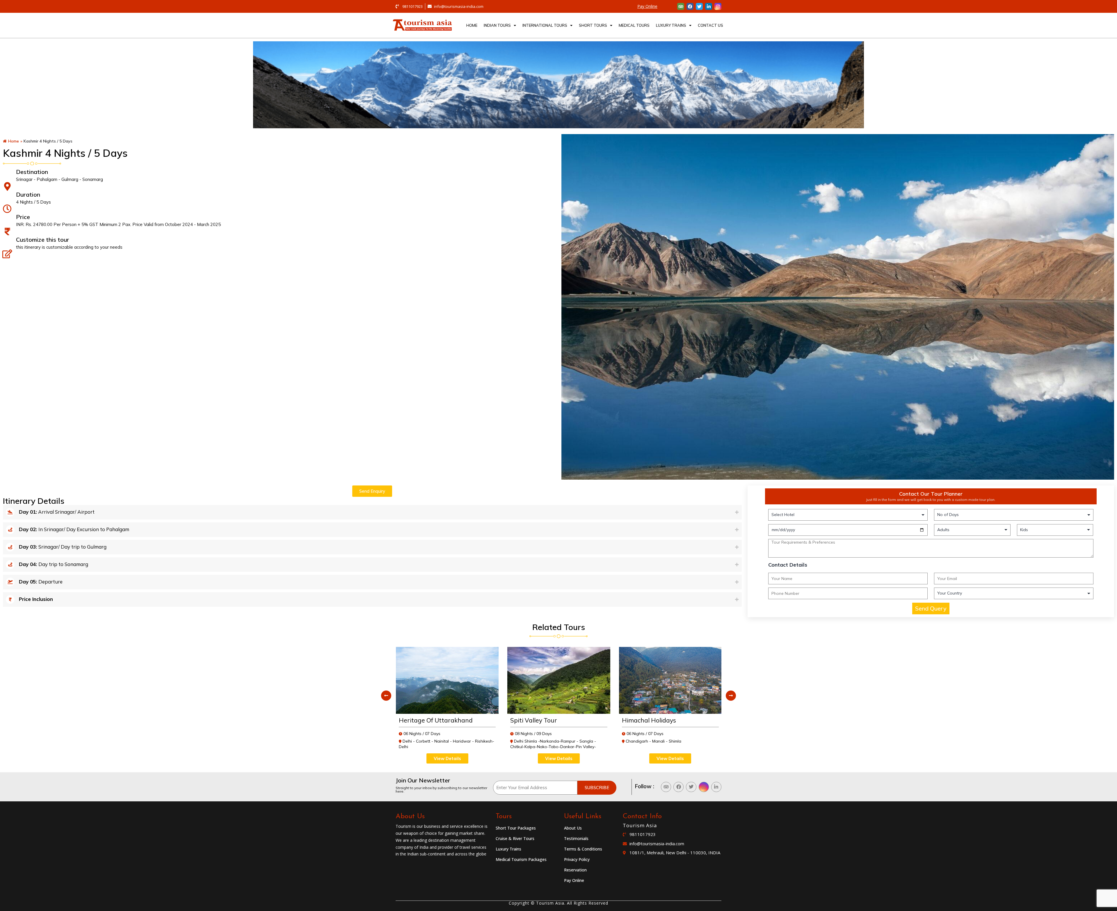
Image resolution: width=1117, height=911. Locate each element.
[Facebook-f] (689, 6)
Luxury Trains (671, 25)
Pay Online (647, 6)
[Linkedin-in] (708, 6)
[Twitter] (699, 6)
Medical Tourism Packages (521, 859)
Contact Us (710, 25)
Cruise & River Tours (515, 838)
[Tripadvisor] (680, 6)
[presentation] (386, 696)
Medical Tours (634, 25)
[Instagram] (717, 6)
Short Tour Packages (516, 828)
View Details (447, 758)
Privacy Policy (577, 859)
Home (471, 25)
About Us (573, 828)
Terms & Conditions (583, 849)
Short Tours (593, 25)
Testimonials (576, 838)
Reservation (575, 870)
